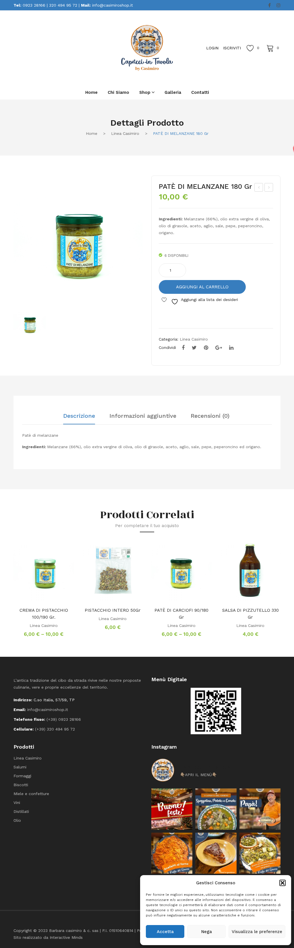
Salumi (19, 767)
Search (65, 47)
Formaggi (22, 776)
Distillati (21, 811)
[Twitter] (194, 347)
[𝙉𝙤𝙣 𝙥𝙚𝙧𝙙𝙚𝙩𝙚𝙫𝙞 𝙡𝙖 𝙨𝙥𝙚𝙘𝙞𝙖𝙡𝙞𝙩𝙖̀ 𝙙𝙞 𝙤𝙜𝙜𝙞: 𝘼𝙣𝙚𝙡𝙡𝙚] (171, 853)
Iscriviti (232, 48)
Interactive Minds (66, 937)
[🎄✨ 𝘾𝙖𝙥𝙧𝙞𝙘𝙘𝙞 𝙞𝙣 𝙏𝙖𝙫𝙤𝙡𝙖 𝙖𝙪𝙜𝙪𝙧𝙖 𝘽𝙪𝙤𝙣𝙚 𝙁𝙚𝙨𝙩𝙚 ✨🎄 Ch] (171, 809)
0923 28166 (34, 5)
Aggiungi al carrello (202, 287)
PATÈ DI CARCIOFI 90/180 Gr (181, 614)
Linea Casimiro (125, 133)
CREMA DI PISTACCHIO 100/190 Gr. (44, 614)
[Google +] (218, 347)
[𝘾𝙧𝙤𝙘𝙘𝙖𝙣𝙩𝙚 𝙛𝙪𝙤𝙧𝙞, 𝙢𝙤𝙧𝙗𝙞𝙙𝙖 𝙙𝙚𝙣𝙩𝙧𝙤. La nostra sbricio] (215, 853)
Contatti (200, 92)
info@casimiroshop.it (112, 5)
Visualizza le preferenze (257, 931)
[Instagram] (278, 5)
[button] (282, 883)
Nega (206, 931)
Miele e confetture (31, 793)
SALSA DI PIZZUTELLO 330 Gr (250, 614)
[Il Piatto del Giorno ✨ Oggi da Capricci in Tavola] (260, 853)
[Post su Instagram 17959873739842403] (260, 809)
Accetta (165, 931)
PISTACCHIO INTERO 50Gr (113, 610)
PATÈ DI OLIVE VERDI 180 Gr (259, 188)
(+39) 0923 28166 (64, 719)
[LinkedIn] (231, 347)
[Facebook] (269, 5)
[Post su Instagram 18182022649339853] (215, 809)
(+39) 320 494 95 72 (55, 729)
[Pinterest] (206, 347)
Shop (144, 92)
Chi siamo (118, 92)
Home (91, 92)
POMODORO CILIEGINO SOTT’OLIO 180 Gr (269, 188)
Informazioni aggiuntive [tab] (142, 416)
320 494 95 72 (63, 5)
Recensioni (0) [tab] (210, 416)
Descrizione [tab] (79, 416)
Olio (17, 820)
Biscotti (20, 784)
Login (212, 48)
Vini (16, 802)
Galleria (173, 92)
